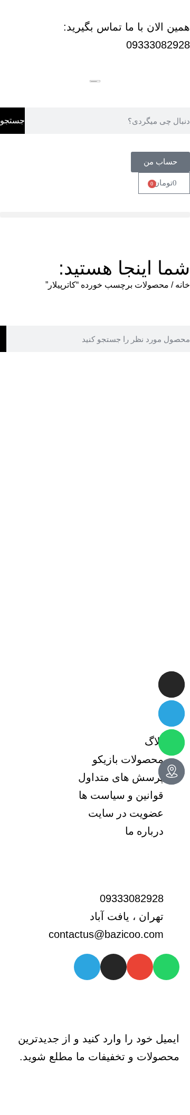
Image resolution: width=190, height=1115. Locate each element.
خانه (182, 284)
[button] (95, 215)
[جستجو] (3, 339)
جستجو (12, 120)
